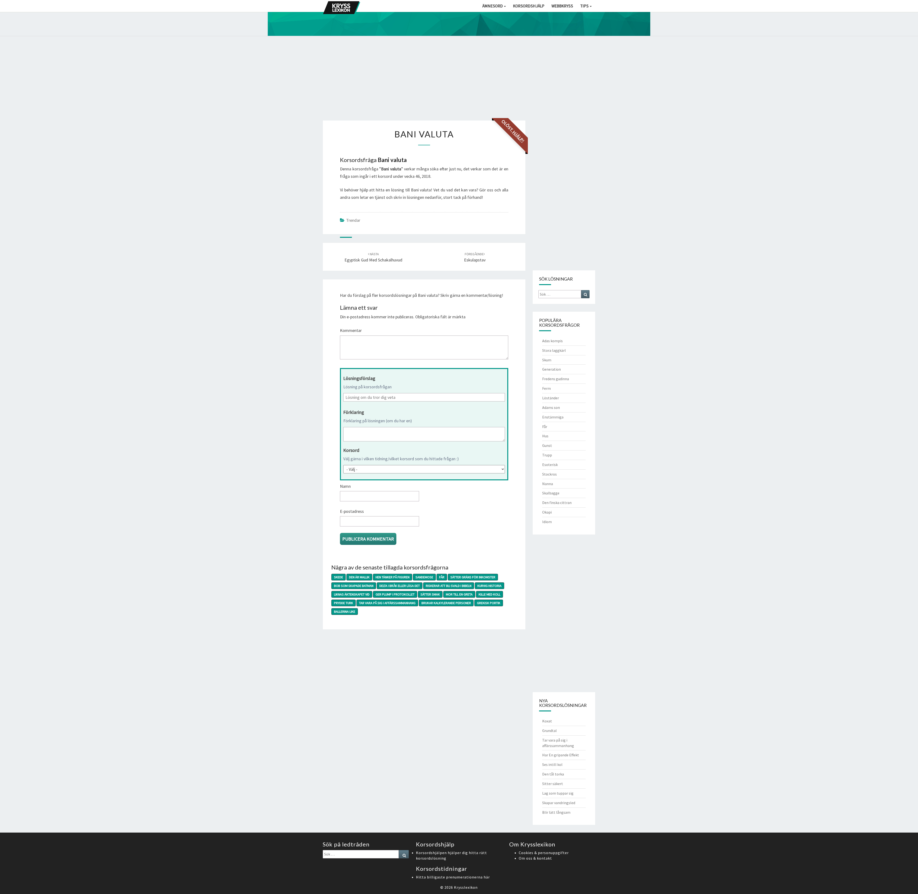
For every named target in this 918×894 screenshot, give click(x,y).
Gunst (547, 445)
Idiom (547, 521)
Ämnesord (492, 6)
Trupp (547, 455)
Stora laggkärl (554, 350)
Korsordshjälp (528, 6)
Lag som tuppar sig (558, 793)
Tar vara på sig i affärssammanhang (387, 603)
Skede (338, 577)
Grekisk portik (488, 603)
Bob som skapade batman (353, 586)
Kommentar (351, 330)
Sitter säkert (552, 783)
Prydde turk (343, 603)
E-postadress (352, 511)
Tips (584, 6)
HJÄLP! (518, 136)
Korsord (351, 450)
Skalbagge (550, 493)
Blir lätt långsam (556, 812)
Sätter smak (430, 594)
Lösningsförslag (359, 378)
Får (441, 577)
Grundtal (549, 730)
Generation (551, 369)
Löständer (550, 398)
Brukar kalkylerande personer (446, 603)
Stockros (549, 474)
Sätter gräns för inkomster (472, 577)
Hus (545, 435)
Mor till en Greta (459, 594)
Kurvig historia (489, 586)
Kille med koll (489, 594)
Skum (546, 360)
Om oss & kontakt (535, 858)
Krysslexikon (466, 887)
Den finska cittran (557, 502)
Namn (345, 486)
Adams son (551, 407)
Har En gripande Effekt (560, 755)
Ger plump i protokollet (395, 594)
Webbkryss (562, 6)
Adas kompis (552, 340)
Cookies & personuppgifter (544, 852)
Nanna (547, 483)
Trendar (353, 220)
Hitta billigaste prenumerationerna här (453, 877)
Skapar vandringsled (558, 802)
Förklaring (353, 412)
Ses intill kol (552, 764)
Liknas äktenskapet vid (352, 594)
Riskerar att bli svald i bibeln (448, 586)
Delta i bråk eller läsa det (399, 586)
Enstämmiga (552, 417)
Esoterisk (550, 464)
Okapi (547, 512)
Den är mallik (359, 577)
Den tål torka (553, 774)
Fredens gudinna (555, 378)
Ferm (546, 388)
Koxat (547, 721)
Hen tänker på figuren (393, 577)
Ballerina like (344, 611)
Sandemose (424, 577)
